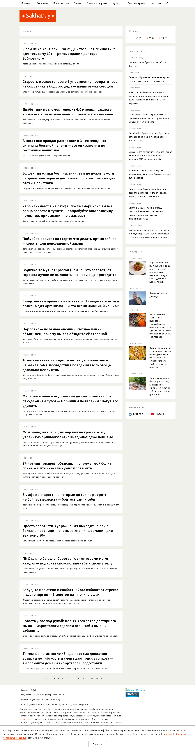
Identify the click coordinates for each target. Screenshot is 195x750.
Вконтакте (139, 413)
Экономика (42, 3)
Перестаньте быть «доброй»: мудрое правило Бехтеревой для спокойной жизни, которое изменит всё (148, 193)
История (156, 3)
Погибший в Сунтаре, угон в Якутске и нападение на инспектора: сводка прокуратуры (149, 137)
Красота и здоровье (97, 3)
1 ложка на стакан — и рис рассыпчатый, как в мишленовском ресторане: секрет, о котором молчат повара (150, 118)
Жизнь (77, 3)
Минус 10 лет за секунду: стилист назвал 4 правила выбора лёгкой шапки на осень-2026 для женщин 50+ (150, 155)
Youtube (160, 413)
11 (72, 678)
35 (97, 678)
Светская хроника (137, 3)
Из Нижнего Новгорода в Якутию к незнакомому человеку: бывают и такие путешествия (150, 174)
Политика (26, 3)
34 (92, 678)
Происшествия (61, 3)
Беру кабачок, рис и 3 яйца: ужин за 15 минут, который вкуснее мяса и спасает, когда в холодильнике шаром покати (150, 234)
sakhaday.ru (25, 719)
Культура (117, 3)
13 (83, 678)
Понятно (97, 744)
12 (77, 678)
